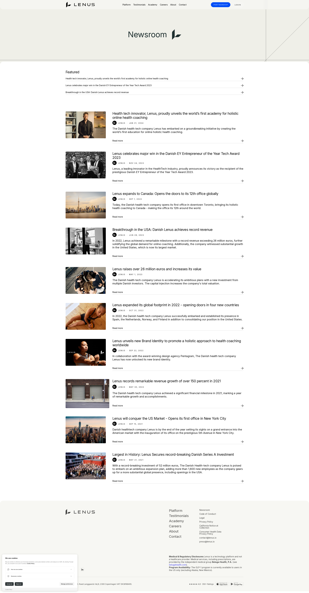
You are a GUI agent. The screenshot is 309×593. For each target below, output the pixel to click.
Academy (176, 521)
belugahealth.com (177, 565)
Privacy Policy (206, 522)
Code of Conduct (207, 514)
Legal (201, 518)
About (173, 531)
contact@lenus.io (207, 538)
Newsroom (204, 510)
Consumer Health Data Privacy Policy (210, 533)
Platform (175, 511)
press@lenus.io (207, 542)
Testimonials (179, 516)
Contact (175, 537)
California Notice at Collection (208, 527)
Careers (175, 526)
